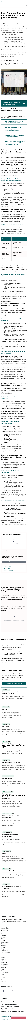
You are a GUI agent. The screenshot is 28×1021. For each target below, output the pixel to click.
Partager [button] (9, 566)
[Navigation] (1, 1)
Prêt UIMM (5, 709)
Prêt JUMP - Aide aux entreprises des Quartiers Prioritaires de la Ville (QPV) (13, 745)
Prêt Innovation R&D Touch (11, 762)
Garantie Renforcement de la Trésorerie (11, 887)
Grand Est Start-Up (8, 871)
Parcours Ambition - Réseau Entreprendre (11, 816)
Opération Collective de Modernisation (10, 835)
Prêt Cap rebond (7, 778)
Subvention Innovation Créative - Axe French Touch (13, 692)
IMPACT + (5, 853)
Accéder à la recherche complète (21, 993)
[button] (26, 6)
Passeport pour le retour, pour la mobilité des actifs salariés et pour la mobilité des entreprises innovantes (13, 796)
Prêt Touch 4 (6, 726)
